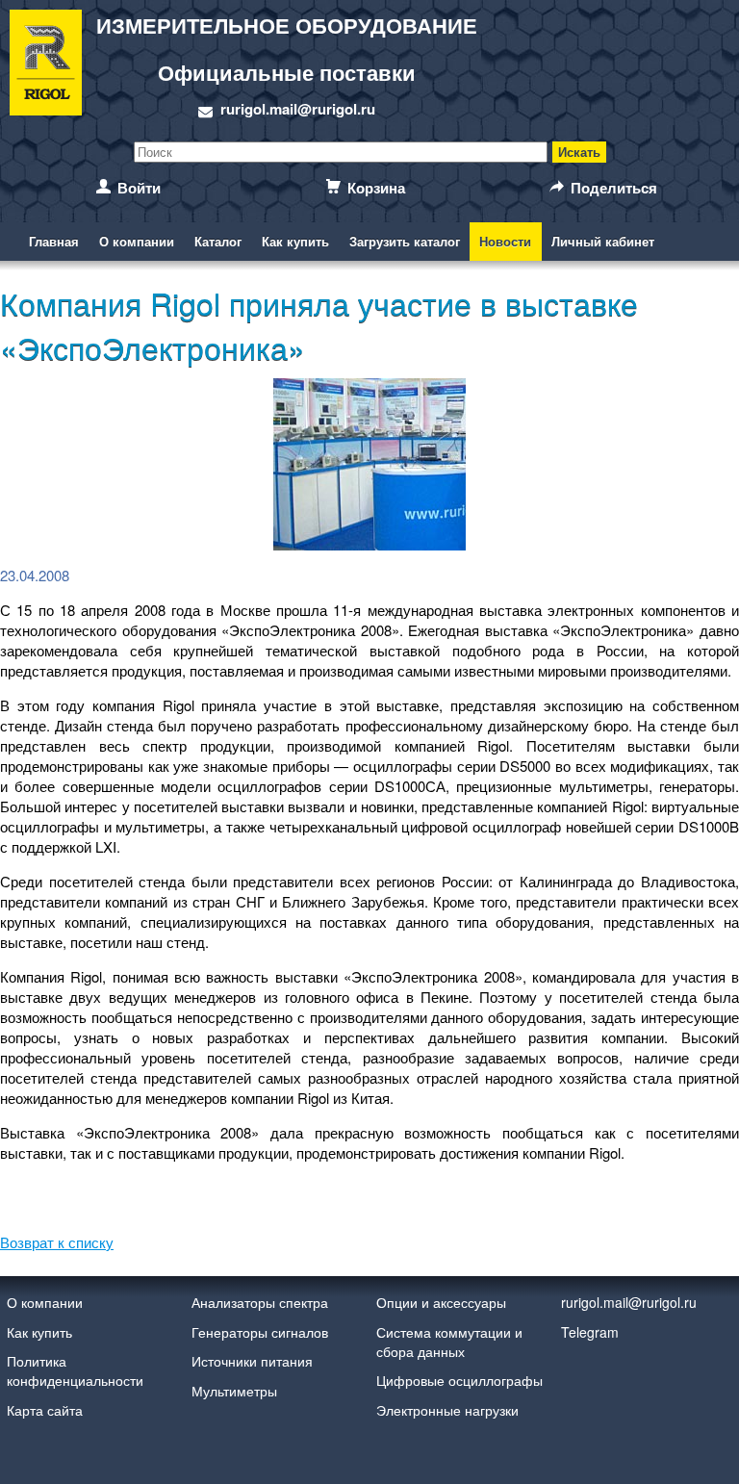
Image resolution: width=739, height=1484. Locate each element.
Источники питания (252, 1360)
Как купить (295, 241)
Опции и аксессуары (441, 1302)
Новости (505, 241)
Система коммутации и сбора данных (449, 1341)
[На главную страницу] (46, 65)
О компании (136, 241)
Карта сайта (45, 1410)
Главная (54, 241)
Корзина (376, 187)
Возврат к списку (57, 1242)
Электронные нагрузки (447, 1410)
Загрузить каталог (404, 241)
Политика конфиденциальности (75, 1370)
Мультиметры (234, 1390)
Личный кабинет (602, 241)
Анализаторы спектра (259, 1302)
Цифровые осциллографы (459, 1380)
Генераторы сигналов (259, 1332)
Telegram (590, 1332)
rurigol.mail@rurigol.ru (297, 108)
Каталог (218, 241)
